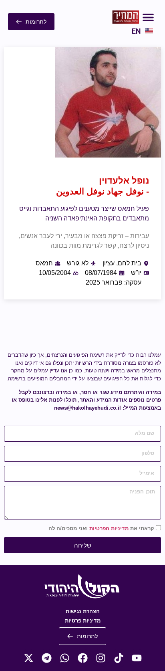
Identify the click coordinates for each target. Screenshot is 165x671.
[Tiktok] (119, 658)
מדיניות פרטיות (83, 621)
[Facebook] (83, 658)
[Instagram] (101, 658)
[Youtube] (137, 658)
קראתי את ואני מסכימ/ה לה (101, 529)
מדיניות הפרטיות (109, 529)
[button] (148, 17)
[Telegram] (47, 658)
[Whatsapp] (65, 658)
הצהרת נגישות (83, 611)
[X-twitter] (29, 658)
